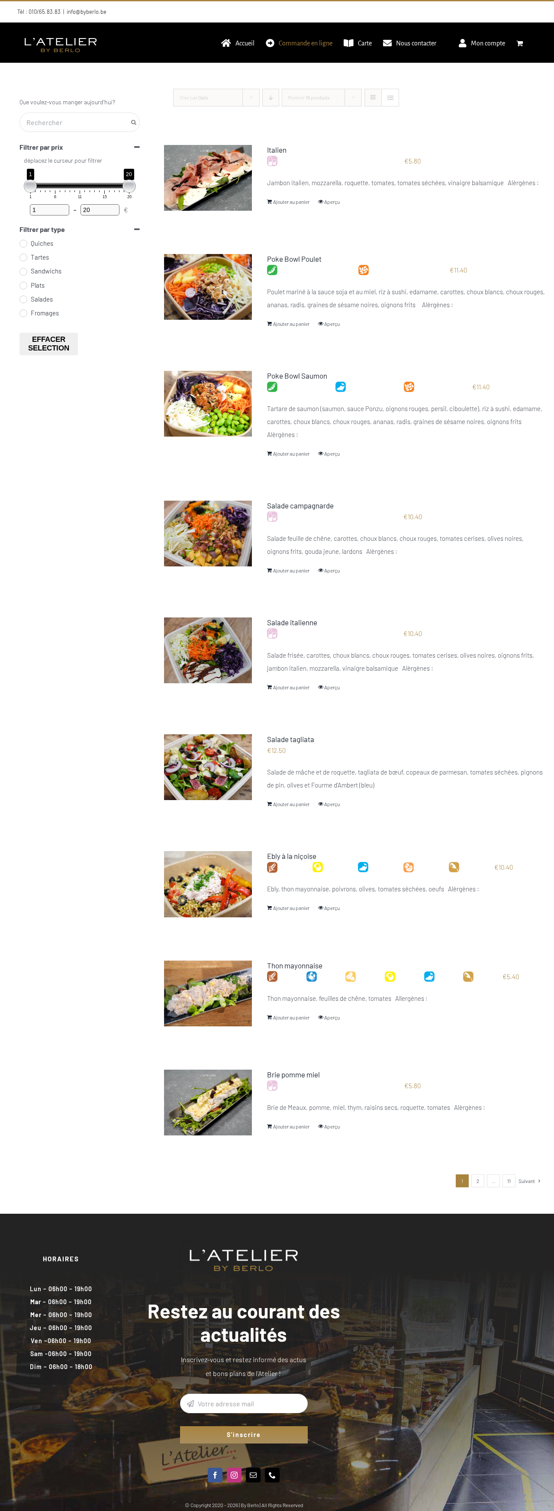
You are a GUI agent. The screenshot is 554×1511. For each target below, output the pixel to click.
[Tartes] (22, 257)
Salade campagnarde (300, 505)
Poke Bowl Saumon (297, 375)
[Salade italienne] (208, 650)
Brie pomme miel (293, 1074)
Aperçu (332, 202)
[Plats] (22, 285)
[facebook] (215, 1475)
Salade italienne (292, 622)
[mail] (253, 1475)
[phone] (272, 1475)
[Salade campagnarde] (208, 533)
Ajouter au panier (291, 202)
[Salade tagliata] (208, 767)
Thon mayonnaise (294, 965)
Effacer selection (48, 343)
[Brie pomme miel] (208, 1102)
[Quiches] (22, 243)
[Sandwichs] (22, 271)
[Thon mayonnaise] (208, 993)
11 (509, 1181)
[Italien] (208, 178)
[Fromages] (22, 312)
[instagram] (234, 1475)
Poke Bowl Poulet (294, 258)
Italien (277, 149)
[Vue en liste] (390, 97)
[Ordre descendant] (270, 97)
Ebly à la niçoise (291, 856)
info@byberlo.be (86, 11)
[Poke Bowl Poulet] (208, 287)
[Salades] (22, 299)
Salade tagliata (290, 739)
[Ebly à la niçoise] (208, 884)
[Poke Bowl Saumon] (208, 404)
